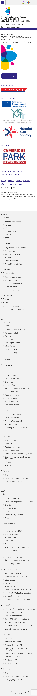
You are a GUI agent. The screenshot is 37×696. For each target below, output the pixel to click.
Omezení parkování (23, 181)
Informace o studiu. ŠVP (15, 329)
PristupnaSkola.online (28, 692)
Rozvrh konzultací (12, 586)
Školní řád (9, 381)
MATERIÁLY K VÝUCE (13, 596)
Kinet (20, 693)
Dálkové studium (10, 569)
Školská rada (10, 234)
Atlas (7, 518)
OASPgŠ (3, 181)
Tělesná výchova (12, 395)
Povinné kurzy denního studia (17, 547)
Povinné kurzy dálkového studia (18, 589)
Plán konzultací (11, 583)
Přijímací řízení (11, 280)
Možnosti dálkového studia (16, 576)
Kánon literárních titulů (14, 450)
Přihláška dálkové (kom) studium (18, 599)
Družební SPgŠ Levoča (14, 514)
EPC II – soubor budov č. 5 (15, 309)
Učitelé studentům (12, 398)
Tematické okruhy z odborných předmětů (17, 457)
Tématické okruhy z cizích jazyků (18, 653)
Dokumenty (7, 295)
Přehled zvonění (11, 251)
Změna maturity (11, 440)
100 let (7, 359)
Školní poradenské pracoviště (17, 388)
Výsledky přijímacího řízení (16, 427)
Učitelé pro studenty (13, 553)
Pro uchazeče (8, 273)
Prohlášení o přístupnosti (10, 174)
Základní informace (13, 221)
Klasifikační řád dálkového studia (19, 593)
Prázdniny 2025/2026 (13, 530)
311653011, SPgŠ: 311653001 (14, 24)
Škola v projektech (12, 342)
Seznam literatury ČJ (13, 645)
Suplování (9, 372)
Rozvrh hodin (10, 368)
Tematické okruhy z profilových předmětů (18, 649)
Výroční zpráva (11, 349)
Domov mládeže (11, 260)
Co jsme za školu (12, 498)
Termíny (8, 443)
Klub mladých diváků (13, 557)
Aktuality (11, 181)
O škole (6, 217)
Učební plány (10, 346)
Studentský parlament (14, 401)
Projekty (6, 302)
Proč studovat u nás (13, 414)
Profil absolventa (12, 417)
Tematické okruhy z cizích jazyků (18, 453)
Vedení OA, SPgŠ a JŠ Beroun (16, 478)
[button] (2, 2)
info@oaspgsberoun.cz (12, 27)
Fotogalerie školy (12, 290)
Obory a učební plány (13, 277)
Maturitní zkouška (12, 254)
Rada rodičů (10, 339)
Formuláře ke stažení (13, 264)
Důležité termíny (11, 375)
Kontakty (8, 224)
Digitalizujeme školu (13, 306)
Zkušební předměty (13, 447)
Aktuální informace (13, 573)
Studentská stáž (11, 391)
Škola (7, 475)
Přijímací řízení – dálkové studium (19, 625)
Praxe (7, 544)
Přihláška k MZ (11, 462)
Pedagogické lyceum (13, 612)
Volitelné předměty (12, 550)
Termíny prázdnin (12, 378)
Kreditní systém (11, 534)
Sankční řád (10, 385)
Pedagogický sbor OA (13, 481)
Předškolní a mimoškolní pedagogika (20, 609)
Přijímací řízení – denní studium (18, 622)
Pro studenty (8, 364)
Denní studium (9, 523)
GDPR (7, 238)
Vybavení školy (11, 286)
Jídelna (8, 257)
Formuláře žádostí (12, 404)
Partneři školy (8, 76)
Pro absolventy (11, 663)
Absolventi (9, 465)
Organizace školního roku (15, 247)
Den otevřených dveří (13, 283)
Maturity (6, 269)
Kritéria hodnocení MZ (14, 656)
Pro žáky (6, 243)
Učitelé (8, 228)
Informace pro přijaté (13, 430)
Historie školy (10, 355)
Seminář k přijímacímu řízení (17, 619)
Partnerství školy (12, 333)
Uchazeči (6, 410)
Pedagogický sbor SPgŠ (14, 679)
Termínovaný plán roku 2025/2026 (19, 501)
